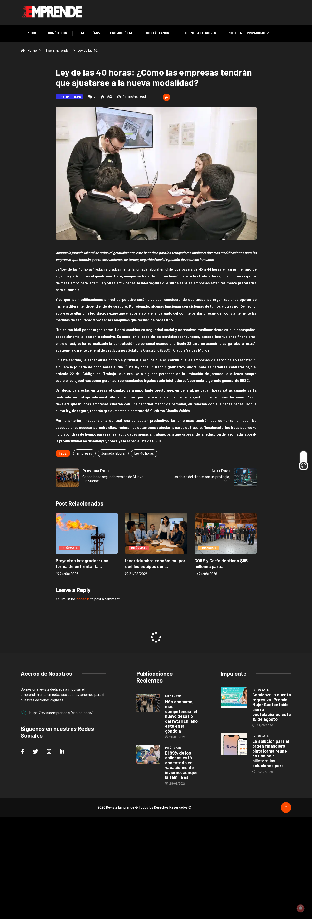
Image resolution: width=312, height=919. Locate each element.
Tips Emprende (57, 50)
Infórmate (70, 548)
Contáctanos (157, 33)
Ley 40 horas (144, 453)
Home (32, 50)
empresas (84, 453)
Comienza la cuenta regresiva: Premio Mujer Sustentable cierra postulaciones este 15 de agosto (271, 707)
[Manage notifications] (300, 908)
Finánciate (209, 548)
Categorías (88, 33)
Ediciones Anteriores (198, 33)
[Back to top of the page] (286, 807)
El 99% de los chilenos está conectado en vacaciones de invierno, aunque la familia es (181, 765)
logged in (83, 599)
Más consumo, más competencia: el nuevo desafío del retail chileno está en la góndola (181, 716)
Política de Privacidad (246, 33)
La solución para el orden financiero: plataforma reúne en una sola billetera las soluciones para (270, 753)
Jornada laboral (113, 453)
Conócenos (57, 33)
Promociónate (122, 33)
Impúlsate (260, 689)
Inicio (31, 33)
